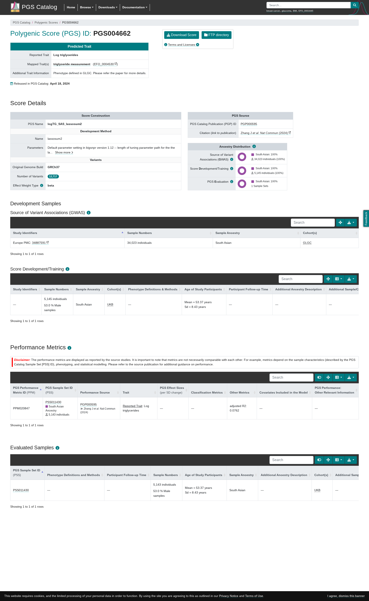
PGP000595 (249, 124)
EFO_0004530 (104, 64)
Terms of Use (254, 596)
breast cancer (273, 11)
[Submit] (355, 5)
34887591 (39, 242)
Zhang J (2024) (264, 133)
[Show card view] (319, 377)
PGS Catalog (21, 22)
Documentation (133, 7)
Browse (85, 7)
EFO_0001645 (306, 11)
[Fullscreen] (340, 223)
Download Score (183, 35)
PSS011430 (53, 402)
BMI (295, 11)
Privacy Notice (228, 596)
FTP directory (218, 35)
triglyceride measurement (71, 64)
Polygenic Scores (46, 22)
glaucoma (286, 11)
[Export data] (351, 223)
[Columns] (338, 279)
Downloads (106, 7)
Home (71, 7)
